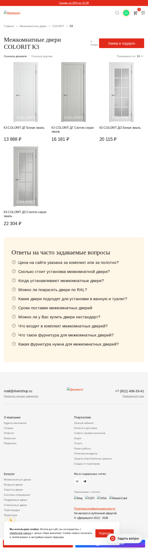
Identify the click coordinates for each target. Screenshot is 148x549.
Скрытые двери (13, 489)
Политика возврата (85, 453)
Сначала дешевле (15, 56)
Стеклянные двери (15, 505)
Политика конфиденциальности (94, 508)
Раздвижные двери (15, 499)
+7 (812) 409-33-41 (129, 391)
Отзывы (8, 428)
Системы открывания (17, 494)
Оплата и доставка (85, 428)
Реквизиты (10, 443)
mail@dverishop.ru (18, 391)
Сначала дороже (42, 56)
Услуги (78, 443)
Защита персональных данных (93, 458)
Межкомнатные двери (17, 479)
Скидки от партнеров (87, 463)
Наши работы (82, 448)
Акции (77, 438)
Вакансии (9, 438)
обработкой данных (21, 533)
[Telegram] (85, 481)
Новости (9, 433)
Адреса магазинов (15, 422)
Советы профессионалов (89, 433)
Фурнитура (10, 515)
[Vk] (77, 481)
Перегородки (12, 510)
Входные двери (13, 484)
